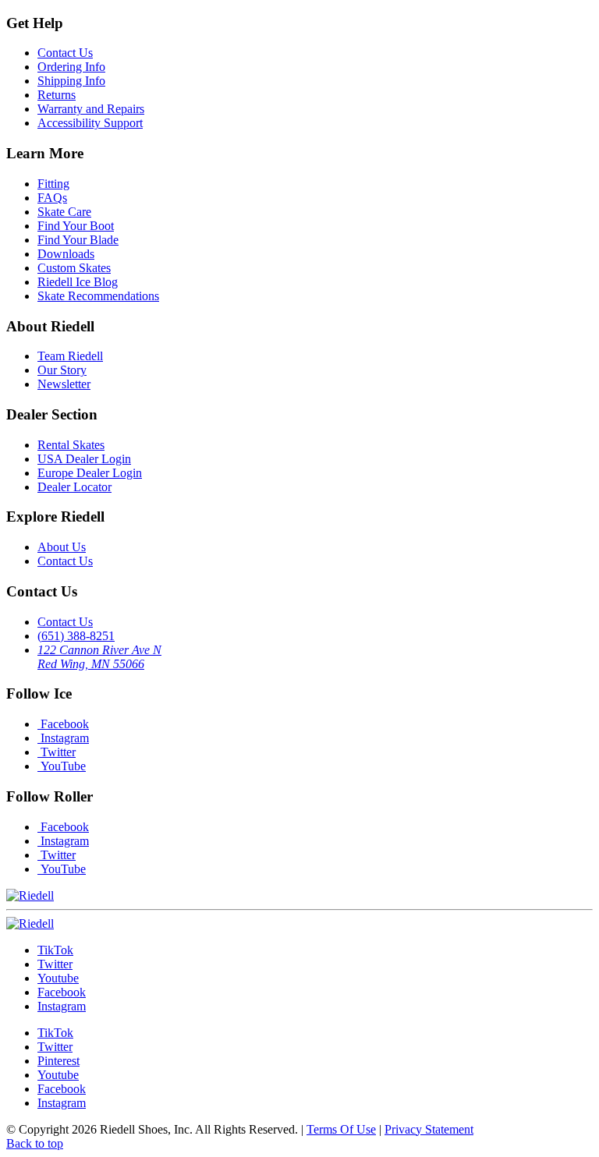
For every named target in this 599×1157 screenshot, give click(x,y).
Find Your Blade (78, 239)
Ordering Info (71, 66)
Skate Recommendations (98, 296)
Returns (56, 94)
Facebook (63, 724)
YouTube (61, 766)
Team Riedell (70, 356)
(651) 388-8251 (76, 635)
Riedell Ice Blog (77, 281)
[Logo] (30, 923)
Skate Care (64, 211)
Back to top (34, 1143)
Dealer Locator (74, 487)
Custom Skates (74, 267)
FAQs (52, 197)
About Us (61, 547)
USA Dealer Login (84, 458)
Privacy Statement (429, 1129)
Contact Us (65, 52)
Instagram (63, 738)
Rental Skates (71, 444)
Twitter (56, 752)
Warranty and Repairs (90, 108)
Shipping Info (71, 80)
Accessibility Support (90, 122)
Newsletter (63, 384)
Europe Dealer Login (89, 472)
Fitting (53, 183)
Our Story (62, 370)
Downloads (65, 253)
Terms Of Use (341, 1129)
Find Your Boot (75, 225)
